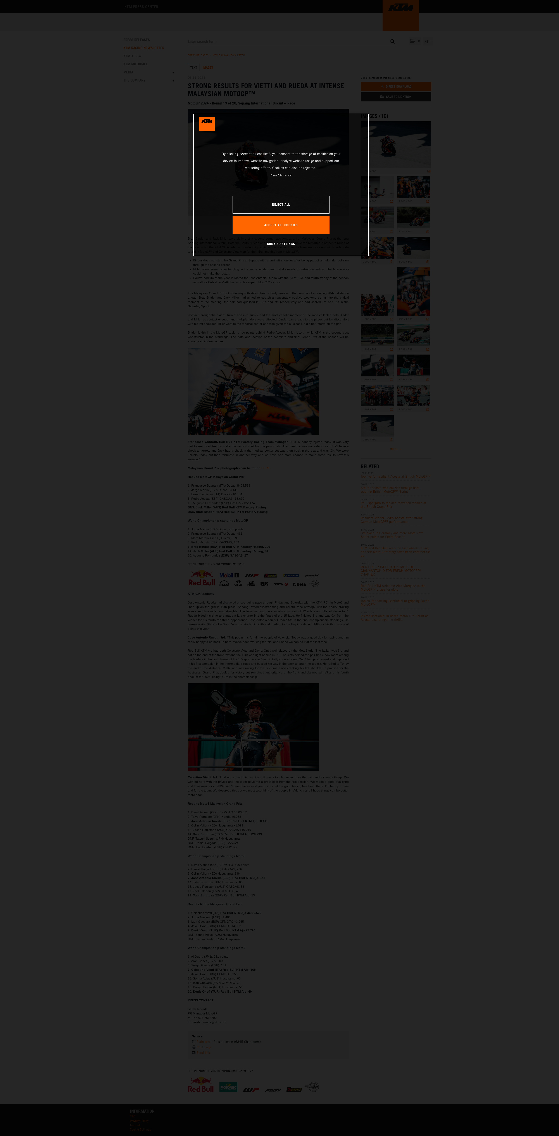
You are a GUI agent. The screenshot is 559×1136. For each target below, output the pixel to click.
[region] (281, 185)
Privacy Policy (277, 175)
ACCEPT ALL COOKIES (281, 225)
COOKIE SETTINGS (281, 244)
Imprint (288, 175)
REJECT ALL (281, 204)
